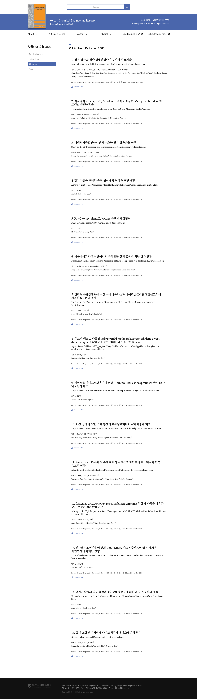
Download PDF (78, 87)
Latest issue (34, 59)
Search (32, 69)
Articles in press (36, 54)
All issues (33, 64)
